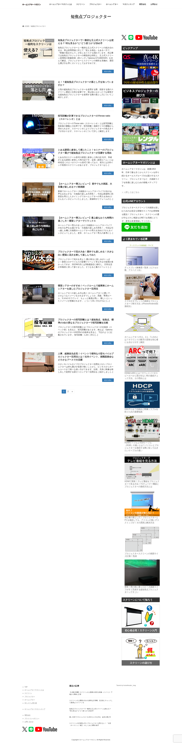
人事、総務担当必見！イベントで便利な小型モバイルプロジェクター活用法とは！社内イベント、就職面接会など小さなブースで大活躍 (86, 356)
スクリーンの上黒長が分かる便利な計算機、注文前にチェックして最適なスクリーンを (90, 701)
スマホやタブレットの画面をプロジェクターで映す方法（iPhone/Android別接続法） (141, 303)
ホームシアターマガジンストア (35, 709)
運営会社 (27, 715)
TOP (26, 687)
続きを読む (108, 71)
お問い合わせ (29, 722)
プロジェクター (30, 696)
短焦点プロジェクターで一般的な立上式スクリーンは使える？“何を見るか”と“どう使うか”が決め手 (90, 710)
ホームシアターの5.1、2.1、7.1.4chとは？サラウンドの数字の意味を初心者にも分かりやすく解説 (141, 339)
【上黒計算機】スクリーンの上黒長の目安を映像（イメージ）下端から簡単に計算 (90, 693)
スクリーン (28, 693)
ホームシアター (30, 700)
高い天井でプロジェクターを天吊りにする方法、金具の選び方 (90, 717)
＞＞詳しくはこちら (130, 192)
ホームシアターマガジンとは (34, 690)
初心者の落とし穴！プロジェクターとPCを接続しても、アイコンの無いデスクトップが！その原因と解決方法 (142, 520)
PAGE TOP (175, 719)
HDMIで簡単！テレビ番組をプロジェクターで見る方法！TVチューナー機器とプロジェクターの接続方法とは (142, 484)
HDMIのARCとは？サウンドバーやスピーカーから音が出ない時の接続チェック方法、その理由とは (141, 375)
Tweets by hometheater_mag (126, 685)
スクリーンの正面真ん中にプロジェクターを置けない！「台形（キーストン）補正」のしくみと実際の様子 (90, 724)
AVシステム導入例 (31, 703)
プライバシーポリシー (32, 718)
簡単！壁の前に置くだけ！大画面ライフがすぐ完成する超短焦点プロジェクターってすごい (141, 589)
